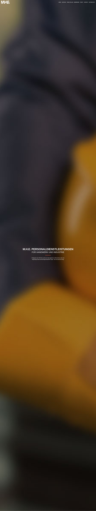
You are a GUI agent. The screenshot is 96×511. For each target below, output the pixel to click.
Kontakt (86, 2)
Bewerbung (76, 2)
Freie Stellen (70, 2)
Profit (81, 2)
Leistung (64, 2)
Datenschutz (92, 2)
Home (60, 2)
